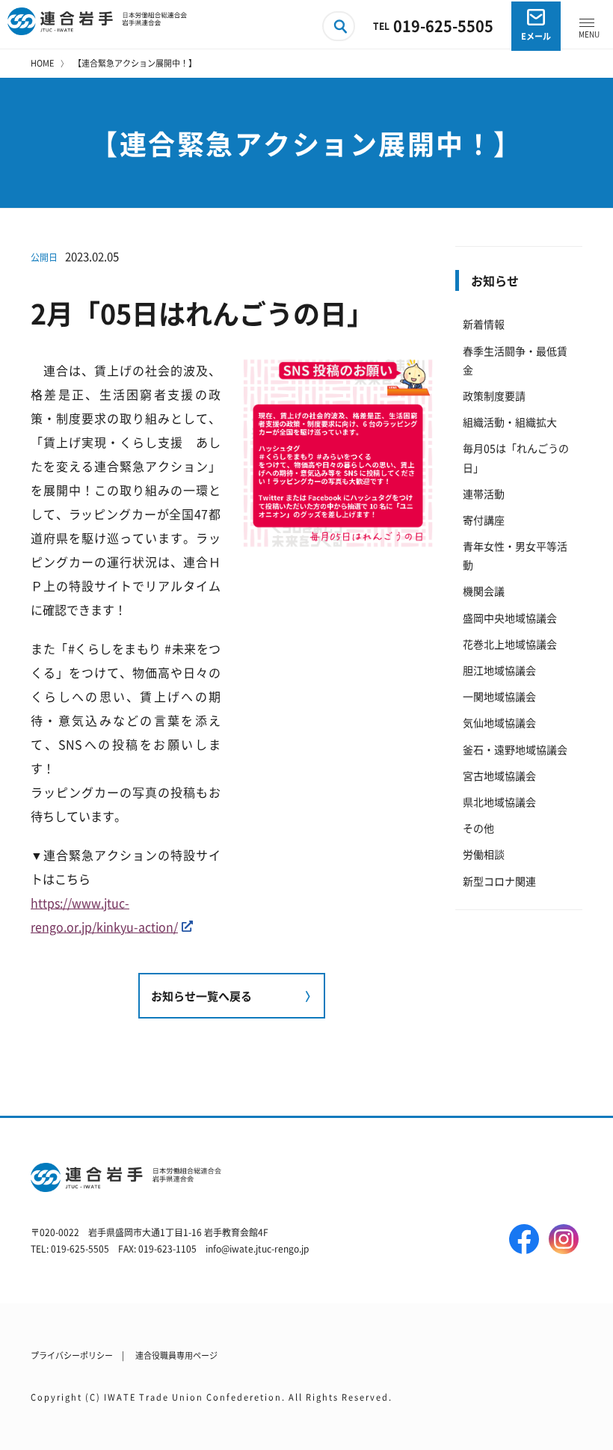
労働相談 (484, 854)
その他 (478, 827)
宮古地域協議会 (499, 775)
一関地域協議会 (499, 696)
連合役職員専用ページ (176, 1355)
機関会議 (484, 590)
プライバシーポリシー (72, 1355)
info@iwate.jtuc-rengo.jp (257, 1248)
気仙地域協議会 (499, 722)
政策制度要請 (494, 395)
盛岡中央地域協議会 (510, 617)
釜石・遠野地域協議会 (515, 749)
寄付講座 (484, 519)
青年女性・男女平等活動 (515, 555)
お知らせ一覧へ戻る (201, 996)
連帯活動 (484, 493)
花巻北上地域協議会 (510, 643)
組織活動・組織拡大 (510, 421)
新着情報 (484, 323)
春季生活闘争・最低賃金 (515, 360)
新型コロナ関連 (499, 880)
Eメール (536, 36)
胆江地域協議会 (499, 670)
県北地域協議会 (499, 801)
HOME (42, 63)
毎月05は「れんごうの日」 (516, 457)
